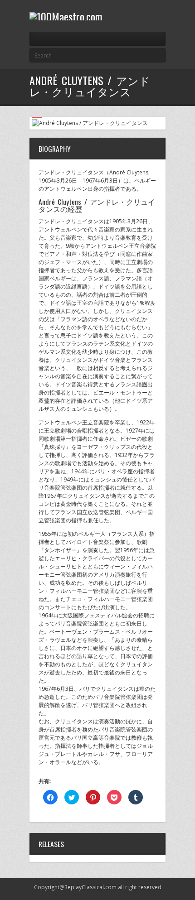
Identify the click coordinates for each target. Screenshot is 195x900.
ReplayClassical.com (90, 887)
